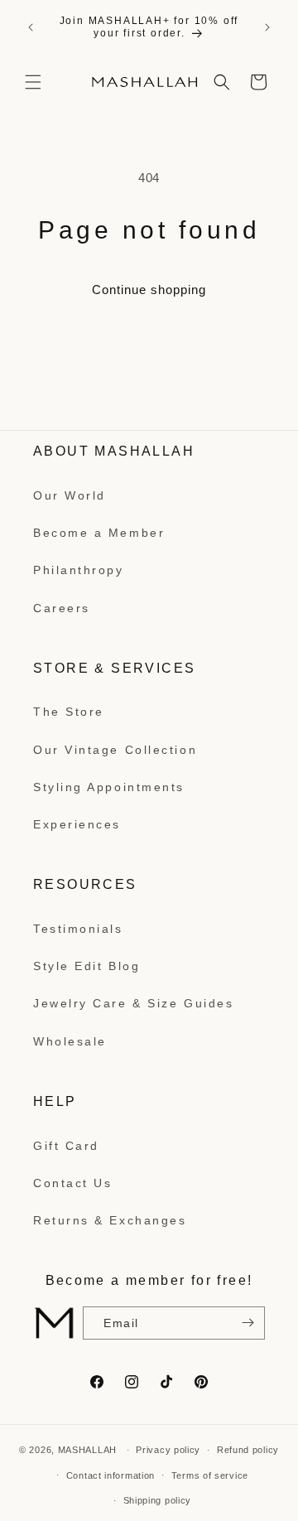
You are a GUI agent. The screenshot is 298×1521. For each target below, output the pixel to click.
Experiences (77, 824)
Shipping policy (157, 1500)
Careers (61, 608)
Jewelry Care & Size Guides (133, 1003)
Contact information (110, 1475)
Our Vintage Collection (115, 749)
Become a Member (99, 532)
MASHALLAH (87, 1450)
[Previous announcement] (30, 27)
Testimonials (78, 928)
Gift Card (66, 1145)
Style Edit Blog (86, 966)
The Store (68, 711)
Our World (69, 495)
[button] (33, 82)
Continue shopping (149, 289)
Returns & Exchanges (109, 1220)
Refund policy (248, 1450)
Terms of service (209, 1475)
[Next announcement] (267, 27)
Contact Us (73, 1183)
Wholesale (70, 1041)
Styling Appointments (109, 787)
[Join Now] (246, 1323)
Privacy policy (168, 1450)
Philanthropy (78, 570)
